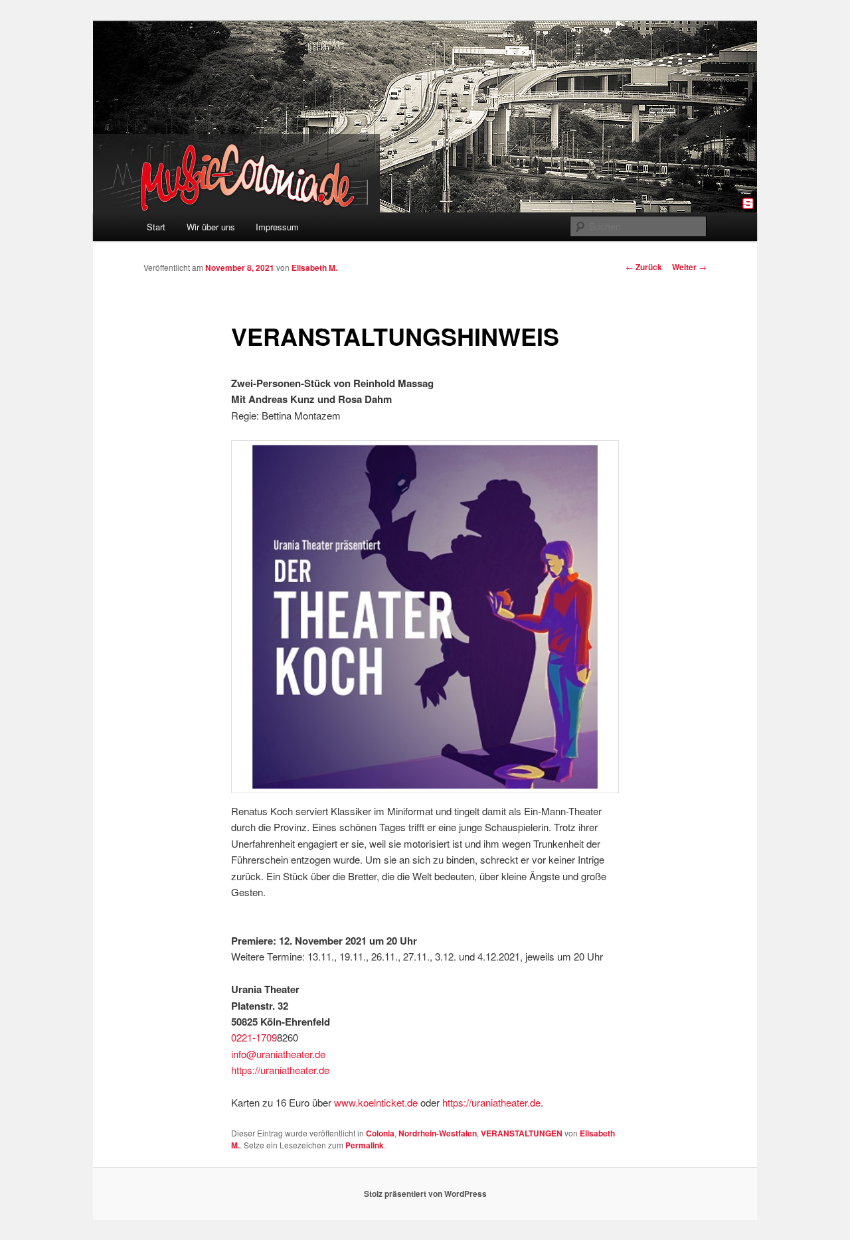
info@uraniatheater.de (278, 1054)
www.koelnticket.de (376, 1102)
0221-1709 (254, 1037)
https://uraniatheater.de (280, 1070)
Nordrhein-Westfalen (437, 1133)
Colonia (380, 1133)
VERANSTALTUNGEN (521, 1133)
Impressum (277, 226)
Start (156, 226)
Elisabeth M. (314, 267)
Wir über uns (211, 226)
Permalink (364, 1145)
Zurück (644, 267)
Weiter (689, 267)
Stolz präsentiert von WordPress (425, 1194)
